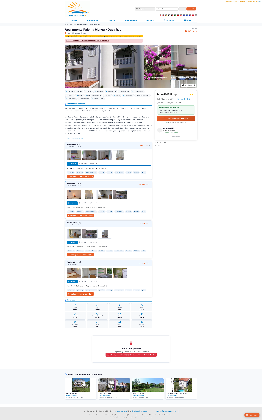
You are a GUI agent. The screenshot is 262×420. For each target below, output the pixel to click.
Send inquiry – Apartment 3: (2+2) (81, 255)
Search (191, 9)
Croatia (74, 20)
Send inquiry (253, 415)
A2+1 (178, 99)
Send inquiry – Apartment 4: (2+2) (81, 294)
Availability (84, 163)
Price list (94, 163)
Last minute (150, 20)
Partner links (121, 417)
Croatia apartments (157, 415)
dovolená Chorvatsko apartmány (105, 415)
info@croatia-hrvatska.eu (140, 411)
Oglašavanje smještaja (167, 411)
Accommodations (93, 20)
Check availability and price (177, 118)
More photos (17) (189, 85)
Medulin (72, 24)
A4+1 (174, 99)
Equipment (73, 163)
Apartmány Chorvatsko (131, 417)
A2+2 (183, 99)
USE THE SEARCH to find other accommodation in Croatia (87, 41)
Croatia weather (131, 20)
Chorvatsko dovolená (121, 415)
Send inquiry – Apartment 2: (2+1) (81, 215)
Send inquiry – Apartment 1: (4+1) (81, 176)
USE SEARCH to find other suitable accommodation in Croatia (131, 355)
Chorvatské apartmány (145, 417)
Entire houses (169, 20)
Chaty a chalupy (168, 415)
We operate (92, 415)
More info (187, 20)
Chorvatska (131, 415)
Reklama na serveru (121, 411)
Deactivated (113, 417)
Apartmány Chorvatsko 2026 (143, 415)
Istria (66, 24)
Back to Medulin (162, 143)
